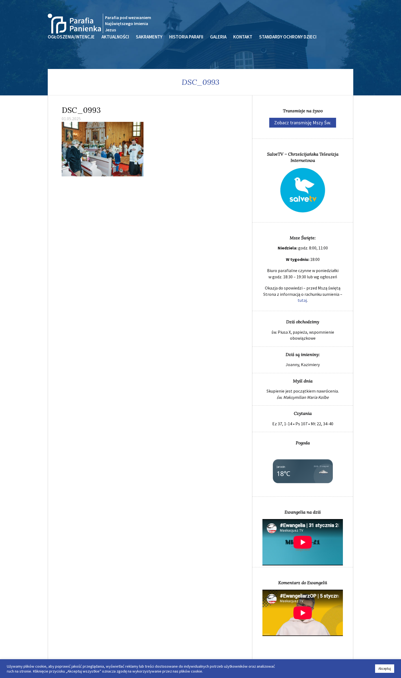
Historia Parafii (186, 37)
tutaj (302, 300)
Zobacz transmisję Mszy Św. (302, 122)
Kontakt (242, 37)
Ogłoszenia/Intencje (71, 37)
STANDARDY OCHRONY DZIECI (287, 37)
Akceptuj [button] (384, 668)
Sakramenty (149, 37)
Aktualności (115, 37)
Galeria (218, 37)
